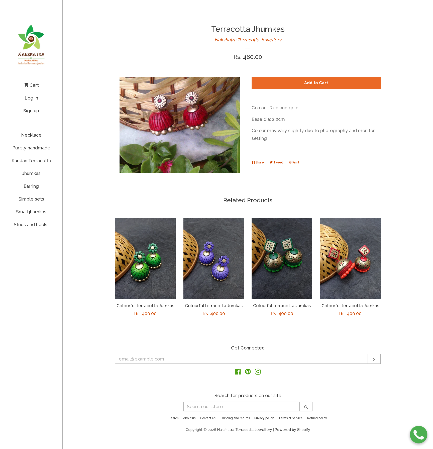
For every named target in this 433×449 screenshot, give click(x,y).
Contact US (208, 418)
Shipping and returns (235, 418)
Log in (31, 98)
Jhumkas (31, 173)
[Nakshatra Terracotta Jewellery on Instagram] (258, 372)
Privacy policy (264, 418)
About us (189, 418)
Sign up (31, 110)
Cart (33, 85)
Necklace (31, 135)
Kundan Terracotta (31, 160)
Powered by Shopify (292, 429)
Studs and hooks (31, 224)
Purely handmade (31, 147)
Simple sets (31, 199)
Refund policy (317, 418)
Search (174, 418)
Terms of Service (290, 418)
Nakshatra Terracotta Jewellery (247, 39)
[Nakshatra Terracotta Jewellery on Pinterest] (248, 372)
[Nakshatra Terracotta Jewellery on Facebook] (238, 372)
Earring (31, 186)
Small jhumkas (31, 211)
